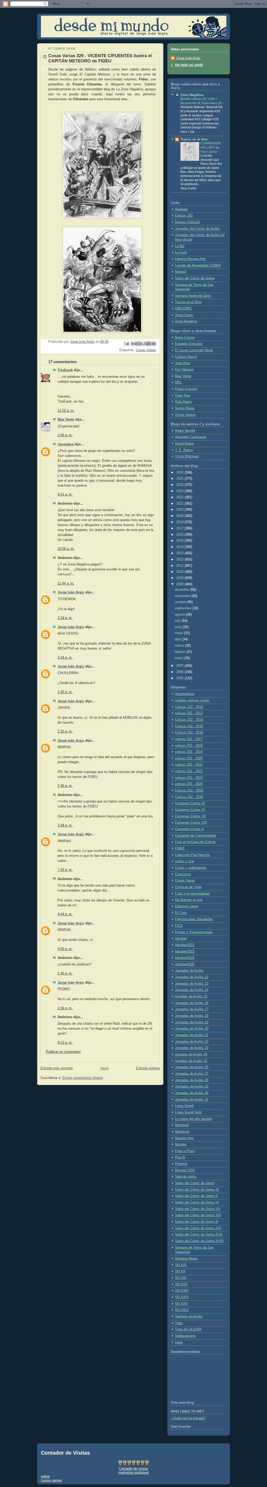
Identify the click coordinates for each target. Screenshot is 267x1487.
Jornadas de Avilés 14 (191, 990)
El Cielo (181, 913)
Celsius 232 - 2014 (189, 720)
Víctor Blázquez (187, 456)
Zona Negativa (191, 95)
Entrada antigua (148, 1068)
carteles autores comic (192, 700)
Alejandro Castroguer (191, 437)
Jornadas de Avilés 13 (191, 984)
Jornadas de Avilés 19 (191, 1022)
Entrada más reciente (56, 1068)
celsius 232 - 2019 (189, 752)
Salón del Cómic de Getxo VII (197, 1209)
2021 (180, 503)
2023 (180, 491)
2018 (180, 522)
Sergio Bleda (184, 408)
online (45, 1476)
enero (179, 658)
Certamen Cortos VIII (191, 822)
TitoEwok (65, 370)
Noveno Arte (184, 1138)
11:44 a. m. (66, 583)
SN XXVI (182, 1310)
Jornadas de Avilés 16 (191, 1003)
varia (178, 1342)
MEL (178, 382)
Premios (181, 1164)
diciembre (182, 590)
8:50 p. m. (65, 949)
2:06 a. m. (65, 435)
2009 (180, 578)
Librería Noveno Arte (190, 259)
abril (178, 639)
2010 (180, 572)
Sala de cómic (186, 1176)
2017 (180, 528)
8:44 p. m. (65, 914)
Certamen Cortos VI (190, 810)
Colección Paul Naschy (192, 855)
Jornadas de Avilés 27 (191, 1074)
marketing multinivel (133, 1472)
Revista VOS (185, 1170)
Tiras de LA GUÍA (188, 1329)
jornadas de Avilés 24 (191, 1054)
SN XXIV (182, 1297)
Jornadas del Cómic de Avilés (197, 229)
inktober (181, 938)
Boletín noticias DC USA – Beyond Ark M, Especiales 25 (201, 101)
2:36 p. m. (65, 786)
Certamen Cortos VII (190, 816)
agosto (180, 614)
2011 (180, 566)
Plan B (180, 1157)
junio (179, 627)
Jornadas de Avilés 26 (191, 1067)
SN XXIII (182, 1291)
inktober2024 (184, 958)
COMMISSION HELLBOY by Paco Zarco (211, 147)
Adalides (181, 209)
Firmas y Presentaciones (194, 932)
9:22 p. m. (65, 1043)
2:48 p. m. (65, 825)
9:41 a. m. (65, 494)
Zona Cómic (184, 315)
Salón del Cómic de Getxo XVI (198, 1228)
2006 (180, 672)
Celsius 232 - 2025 (189, 790)
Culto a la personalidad (192, 893)
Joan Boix (182, 363)
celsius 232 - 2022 (189, 771)
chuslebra (66, 444)
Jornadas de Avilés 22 (191, 1041)
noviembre (183, 596)
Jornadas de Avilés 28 (191, 1080)
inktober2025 (184, 964)
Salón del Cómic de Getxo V (196, 1196)
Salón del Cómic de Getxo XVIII (199, 1241)
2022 (180, 497)
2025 (180, 478)
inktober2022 (184, 945)
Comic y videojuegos (191, 868)
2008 (180, 584)
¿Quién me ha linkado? (188, 1418)
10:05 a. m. (66, 549)
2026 (180, 472)
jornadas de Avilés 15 (191, 996)
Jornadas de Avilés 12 (191, 977)
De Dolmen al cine (189, 900)
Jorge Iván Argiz (71, 592)
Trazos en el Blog (188, 302)
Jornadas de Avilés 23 (191, 1048)
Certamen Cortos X (189, 829)
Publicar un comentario (63, 1052)
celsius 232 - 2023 (189, 778)
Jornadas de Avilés (189, 970)
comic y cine (184, 861)
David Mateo (184, 443)
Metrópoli (182, 1125)
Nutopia (180, 272)
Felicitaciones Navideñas (194, 919)
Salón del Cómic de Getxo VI (197, 1202)
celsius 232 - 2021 (189, 764)
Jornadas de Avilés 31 (191, 1099)
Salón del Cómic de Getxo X (196, 1222)
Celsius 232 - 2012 (189, 707)
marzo (180, 645)
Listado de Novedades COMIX (198, 265)
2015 (180, 540)
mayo (179, 633)
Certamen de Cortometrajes (195, 835)
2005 (180, 678)
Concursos (183, 874)
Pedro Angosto (186, 389)
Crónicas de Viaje (188, 887)
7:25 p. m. (65, 870)
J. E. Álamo (184, 450)
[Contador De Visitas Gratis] (133, 1465)
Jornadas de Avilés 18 (191, 1016)
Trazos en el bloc (194, 139)
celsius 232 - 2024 (189, 784)
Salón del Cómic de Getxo (195, 278)
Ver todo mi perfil (189, 65)
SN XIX (180, 1265)
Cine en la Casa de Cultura (195, 842)
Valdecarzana (185, 1336)
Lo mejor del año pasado (193, 1119)
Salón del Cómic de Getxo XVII (198, 1234)
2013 (180, 553)
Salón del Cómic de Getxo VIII (198, 1215)
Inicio (104, 1068)
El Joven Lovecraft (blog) (194, 350)
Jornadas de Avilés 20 (191, 1028)
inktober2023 (184, 951)
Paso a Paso (185, 1151)
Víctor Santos (185, 415)
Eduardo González (189, 344)
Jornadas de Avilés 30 (191, 1093)
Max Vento (66, 419)
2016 (180, 534)
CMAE (180, 848)
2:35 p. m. (65, 692)
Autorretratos (185, 694)
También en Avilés (189, 1316)
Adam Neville (185, 431)
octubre (181, 602)
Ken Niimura (184, 369)
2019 (180, 516)
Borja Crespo (185, 337)
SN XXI (180, 1278)
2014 (180, 547)
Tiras (179, 1323)
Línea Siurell (184, 1106)
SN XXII (181, 1284)
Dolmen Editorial (187, 222)
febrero (180, 652)
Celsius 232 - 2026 (189, 797)
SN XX (180, 1271)
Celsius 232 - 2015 (189, 726)
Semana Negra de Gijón (193, 296)
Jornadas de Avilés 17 (191, 1009)
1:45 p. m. (65, 973)
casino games (51, 1480)
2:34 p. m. (65, 618)
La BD (179, 246)
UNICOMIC (183, 308)
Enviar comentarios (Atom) (82, 1078)
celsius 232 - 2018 (189, 745)
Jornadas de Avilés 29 (191, 1086)
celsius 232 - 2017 (189, 739)
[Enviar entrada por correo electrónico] (126, 343)
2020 (180, 509)
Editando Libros (186, 906)
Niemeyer (182, 1132)
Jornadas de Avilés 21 (191, 1035)
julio (178, 621)
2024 (180, 485)
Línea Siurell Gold (188, 1112)
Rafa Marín (183, 402)
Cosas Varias (146, 350)
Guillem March (186, 357)
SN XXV (181, 1304)
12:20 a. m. (66, 410)
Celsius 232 (184, 215)
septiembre (183, 608)
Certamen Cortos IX (190, 803)
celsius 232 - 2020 (189, 758)
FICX (179, 926)
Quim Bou (182, 395)
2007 (180, 666)
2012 (180, 559)
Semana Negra (186, 1258)
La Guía (181, 252)
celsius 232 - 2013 (189, 713)
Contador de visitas (133, 1469)
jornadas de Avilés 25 (191, 1061)
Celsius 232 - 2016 (189, 732)
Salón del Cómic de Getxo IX (197, 1189)
